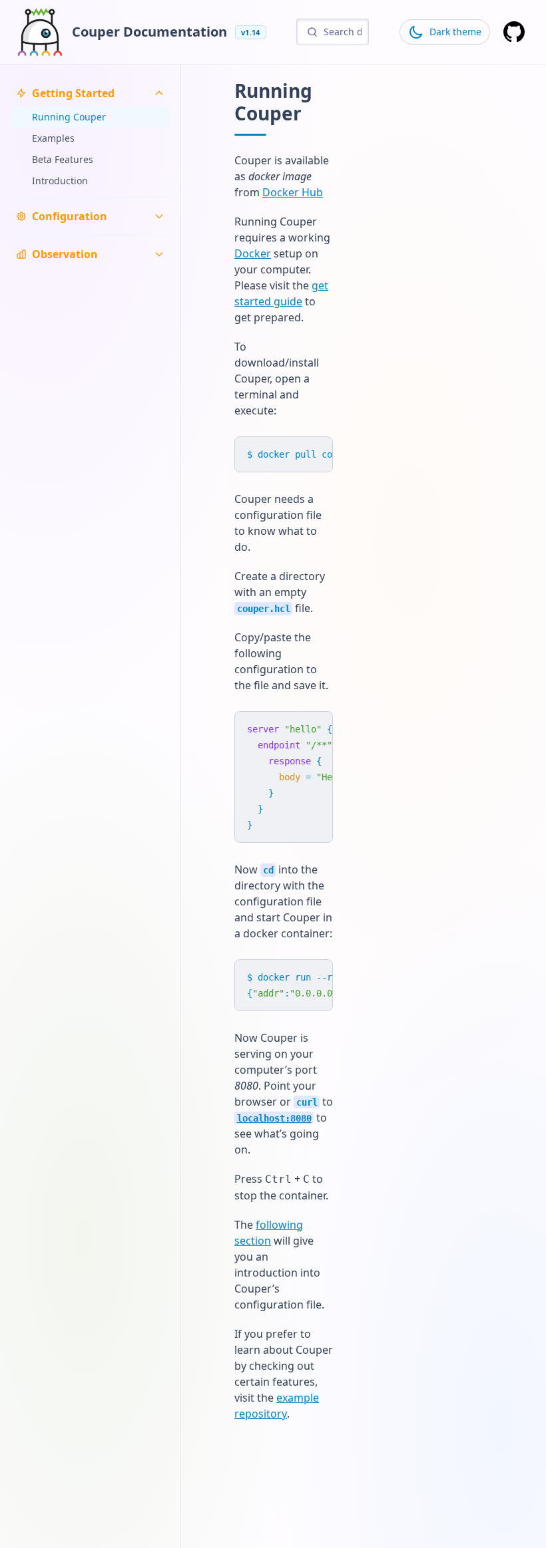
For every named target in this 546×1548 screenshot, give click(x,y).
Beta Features (62, 159)
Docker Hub (292, 192)
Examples (53, 138)
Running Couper (69, 116)
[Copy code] (316, 453)
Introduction (60, 180)
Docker (252, 253)
